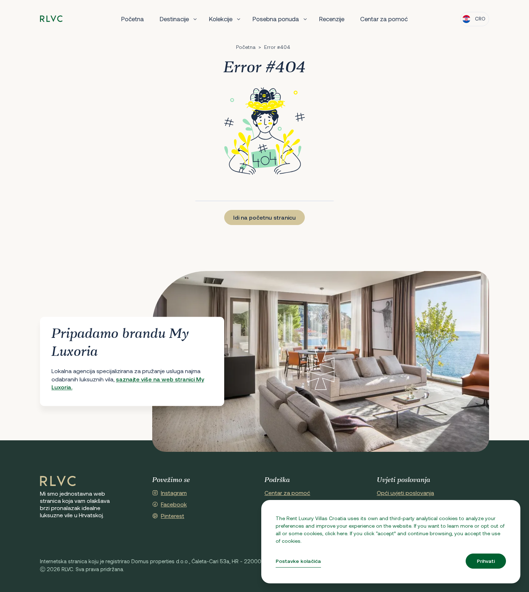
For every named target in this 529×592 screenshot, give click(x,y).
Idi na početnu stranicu (264, 217)
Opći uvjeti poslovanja (405, 492)
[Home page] (51, 18)
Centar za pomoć (384, 18)
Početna (132, 18)
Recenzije (331, 18)
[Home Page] (58, 481)
